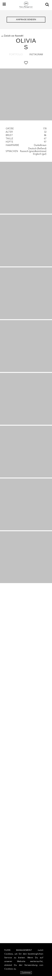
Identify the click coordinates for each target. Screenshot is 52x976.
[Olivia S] (26, 188)
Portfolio (16, 54)
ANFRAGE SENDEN (26, 20)
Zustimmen (26, 973)
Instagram (36, 54)
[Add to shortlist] (26, 63)
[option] (26, 94)
